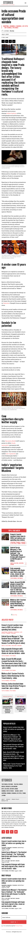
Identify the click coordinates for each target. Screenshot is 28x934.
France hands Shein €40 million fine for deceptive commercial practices (7, 709)
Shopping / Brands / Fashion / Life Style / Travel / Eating (18, 543)
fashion (13, 113)
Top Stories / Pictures (16, 578)
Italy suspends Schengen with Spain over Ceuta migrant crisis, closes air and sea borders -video (17, 572)
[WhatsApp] (13, 41)
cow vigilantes (11, 454)
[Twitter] (6, 41)
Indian (9, 113)
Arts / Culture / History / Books (17, 564)
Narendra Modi (10, 441)
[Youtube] (16, 832)
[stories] (3, 31)
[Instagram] (7, 832)
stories (12, 31)
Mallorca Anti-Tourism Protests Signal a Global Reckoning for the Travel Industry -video (18, 603)
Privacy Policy (18, 925)
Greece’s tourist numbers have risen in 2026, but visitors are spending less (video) (17, 537)
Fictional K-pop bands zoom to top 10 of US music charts (20, 709)
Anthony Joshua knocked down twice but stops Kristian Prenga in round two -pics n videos (14, 686)
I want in (13, 922)
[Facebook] (3, 41)
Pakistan (6, 303)
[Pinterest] (10, 41)
